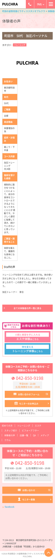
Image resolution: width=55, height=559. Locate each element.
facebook (9, 506)
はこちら (27, 337)
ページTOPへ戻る (48, 552)
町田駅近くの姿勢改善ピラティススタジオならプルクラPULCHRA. (31, 555)
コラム (7, 439)
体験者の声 (9, 435)
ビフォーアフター (30, 430)
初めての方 (7, 425)
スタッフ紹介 (10, 430)
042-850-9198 (29, 378)
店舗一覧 (24, 435)
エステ (38, 425)
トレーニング (19, 45)
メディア (44, 435)
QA (34, 435)
